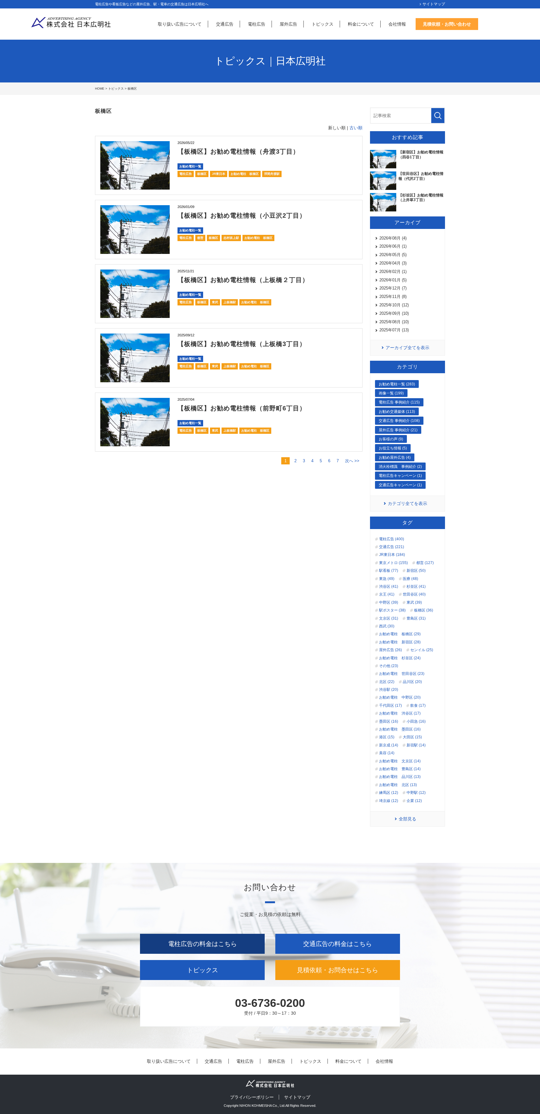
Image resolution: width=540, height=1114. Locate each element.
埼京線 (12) (388, 801)
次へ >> (352, 460)
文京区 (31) (388, 618)
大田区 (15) (412, 737)
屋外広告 (288, 24)
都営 (200, 238)
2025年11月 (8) (393, 296)
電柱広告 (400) (391, 539)
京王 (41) (386, 594)
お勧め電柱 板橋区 (245, 174)
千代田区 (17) (390, 705)
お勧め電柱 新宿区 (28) (400, 642)
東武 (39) (414, 602)
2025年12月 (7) (393, 288)
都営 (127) (425, 563)
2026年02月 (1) (393, 271)
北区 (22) (386, 682)
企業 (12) (414, 801)
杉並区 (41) (416, 586)
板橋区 (202, 174)
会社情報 (397, 24)
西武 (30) (386, 626)
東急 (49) (386, 579)
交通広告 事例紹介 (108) (399, 420)
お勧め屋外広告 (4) (395, 457)
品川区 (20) (412, 682)
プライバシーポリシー (252, 1097)
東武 (215, 302)
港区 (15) (386, 737)
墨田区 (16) (388, 721)
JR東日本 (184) (392, 554)
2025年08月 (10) (394, 321)
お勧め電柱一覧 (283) (397, 384)
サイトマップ (433, 4)
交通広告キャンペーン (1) (400, 485)
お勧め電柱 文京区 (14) (400, 761)
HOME (99, 88)
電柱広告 (256, 24)
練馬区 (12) (388, 792)
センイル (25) (421, 650)
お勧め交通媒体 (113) (397, 411)
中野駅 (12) (416, 792)
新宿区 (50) (416, 570)
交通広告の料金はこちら (337, 943)
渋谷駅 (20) (388, 689)
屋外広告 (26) (390, 650)
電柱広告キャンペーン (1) (400, 475)
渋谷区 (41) (388, 586)
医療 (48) (410, 579)
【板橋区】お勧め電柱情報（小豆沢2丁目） (242, 215)
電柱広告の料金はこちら (202, 943)
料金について (361, 24)
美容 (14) (386, 753)
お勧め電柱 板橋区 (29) (400, 634)
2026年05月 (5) (393, 254)
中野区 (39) (388, 602)
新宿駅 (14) (416, 745)
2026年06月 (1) (393, 246)
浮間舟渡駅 (272, 174)
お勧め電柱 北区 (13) (398, 785)
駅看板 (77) (388, 570)
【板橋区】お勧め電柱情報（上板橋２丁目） (243, 279)
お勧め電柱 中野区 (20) (400, 697)
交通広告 (224, 24)
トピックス (322, 24)
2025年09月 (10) (394, 313)
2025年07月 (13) (394, 330)
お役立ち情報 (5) (393, 448)
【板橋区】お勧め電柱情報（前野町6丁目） (242, 408)
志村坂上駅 (231, 238)
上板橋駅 (229, 302)
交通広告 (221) (391, 547)
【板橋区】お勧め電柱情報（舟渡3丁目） (238, 151)
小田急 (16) (416, 721)
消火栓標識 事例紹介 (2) (400, 466)
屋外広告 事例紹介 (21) (398, 430)
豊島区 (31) (416, 618)
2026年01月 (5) (393, 280)
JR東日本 (218, 174)
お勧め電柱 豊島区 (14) (400, 769)
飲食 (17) (418, 705)
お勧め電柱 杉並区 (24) (400, 658)
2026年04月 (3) (393, 263)
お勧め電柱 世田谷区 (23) (401, 673)
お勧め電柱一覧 (190, 166)
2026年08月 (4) (393, 238)
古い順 (355, 127)
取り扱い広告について (180, 24)
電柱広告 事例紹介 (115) (399, 402)
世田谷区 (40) (414, 594)
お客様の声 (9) (391, 439)
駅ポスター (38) (392, 610)
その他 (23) (388, 666)
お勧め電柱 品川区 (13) (400, 777)
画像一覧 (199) (391, 393)
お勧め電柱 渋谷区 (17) (400, 713)
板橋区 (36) (423, 610)
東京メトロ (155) (393, 563)
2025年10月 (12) (394, 305)
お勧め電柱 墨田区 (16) (400, 729)
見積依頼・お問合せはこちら (337, 970)
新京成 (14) (388, 745)
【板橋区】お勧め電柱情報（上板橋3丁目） (242, 343)
